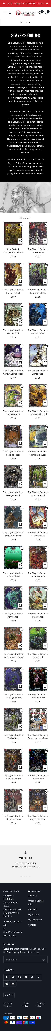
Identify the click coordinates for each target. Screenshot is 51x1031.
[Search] (10, 13)
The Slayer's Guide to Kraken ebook (13, 575)
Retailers (32, 909)
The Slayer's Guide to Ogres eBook (13, 332)
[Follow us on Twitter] (13, 977)
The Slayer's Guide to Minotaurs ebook (13, 534)
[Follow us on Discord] (13, 983)
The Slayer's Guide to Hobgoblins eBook (13, 817)
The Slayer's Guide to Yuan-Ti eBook (13, 413)
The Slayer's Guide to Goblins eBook (38, 332)
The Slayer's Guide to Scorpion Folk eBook (38, 413)
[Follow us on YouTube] (26, 977)
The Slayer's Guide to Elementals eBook (38, 453)
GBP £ (7, 995)
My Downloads (35, 919)
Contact (32, 924)
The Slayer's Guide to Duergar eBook (13, 494)
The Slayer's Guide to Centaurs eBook (38, 696)
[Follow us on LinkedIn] (38, 977)
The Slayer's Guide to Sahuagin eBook (13, 696)
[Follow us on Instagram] (19, 977)
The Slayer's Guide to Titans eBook (38, 615)
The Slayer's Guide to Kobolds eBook (13, 453)
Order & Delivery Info (36, 902)
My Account (33, 914)
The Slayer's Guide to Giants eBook (38, 372)
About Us (32, 895)
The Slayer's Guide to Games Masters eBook (13, 655)
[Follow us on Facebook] (6, 977)
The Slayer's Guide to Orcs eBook (38, 655)
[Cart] (46, 12)
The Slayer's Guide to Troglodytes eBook (38, 817)
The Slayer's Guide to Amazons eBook (38, 494)
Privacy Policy (26, 1004)
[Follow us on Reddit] (6, 983)
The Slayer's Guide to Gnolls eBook (38, 777)
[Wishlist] (40, 13)
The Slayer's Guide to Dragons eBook (13, 291)
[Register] (43, 960)
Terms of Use (41, 1004)
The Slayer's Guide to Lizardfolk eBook (38, 291)
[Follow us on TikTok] (32, 977)
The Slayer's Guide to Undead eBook (38, 251)
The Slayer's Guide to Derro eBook (13, 615)
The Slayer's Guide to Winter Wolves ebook (13, 372)
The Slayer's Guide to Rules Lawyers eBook (38, 736)
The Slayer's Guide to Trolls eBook (13, 736)
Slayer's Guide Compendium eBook (13, 251)
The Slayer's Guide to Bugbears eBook (13, 777)
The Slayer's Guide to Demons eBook (38, 575)
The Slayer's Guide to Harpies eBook (38, 534)
